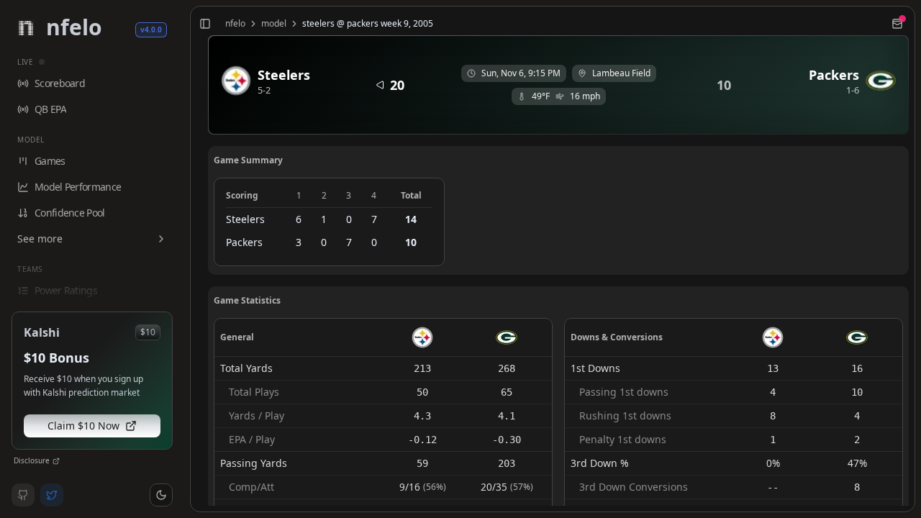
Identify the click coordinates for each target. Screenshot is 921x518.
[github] (23, 494)
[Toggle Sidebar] (184, 259)
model (273, 23)
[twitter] (51, 494)
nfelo (235, 23)
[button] (161, 494)
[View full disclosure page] (56, 461)
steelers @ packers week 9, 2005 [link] (367, 23)
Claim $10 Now (83, 425)
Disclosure (32, 460)
